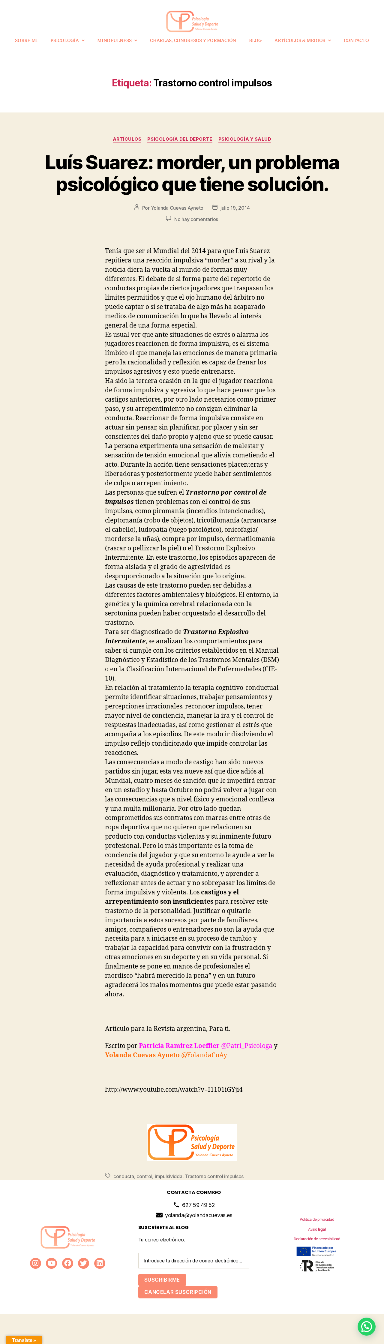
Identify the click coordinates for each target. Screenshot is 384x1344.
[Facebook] (67, 1263)
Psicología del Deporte (179, 139)
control (144, 1176)
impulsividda (168, 1176)
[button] (67, 40)
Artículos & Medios (299, 40)
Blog (255, 40)
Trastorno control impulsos (214, 1176)
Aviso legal (317, 1229)
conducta (123, 1176)
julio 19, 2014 (235, 208)
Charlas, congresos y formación (193, 40)
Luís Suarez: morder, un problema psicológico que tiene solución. (192, 173)
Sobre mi (26, 40)
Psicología (64, 40)
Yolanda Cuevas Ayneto (177, 208)
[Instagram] (35, 1263)
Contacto (356, 40)
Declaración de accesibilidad (317, 1239)
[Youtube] (51, 1263)
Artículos (127, 139)
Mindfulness (114, 40)
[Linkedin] (99, 1263)
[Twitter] (83, 1263)
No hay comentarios (196, 219)
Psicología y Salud (245, 139)
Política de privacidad (317, 1219)
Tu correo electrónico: (161, 1240)
